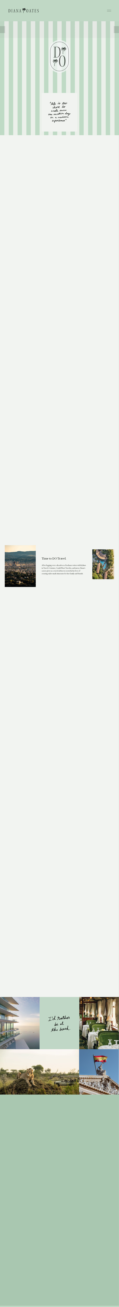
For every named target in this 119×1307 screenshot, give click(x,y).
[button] (2, 29)
